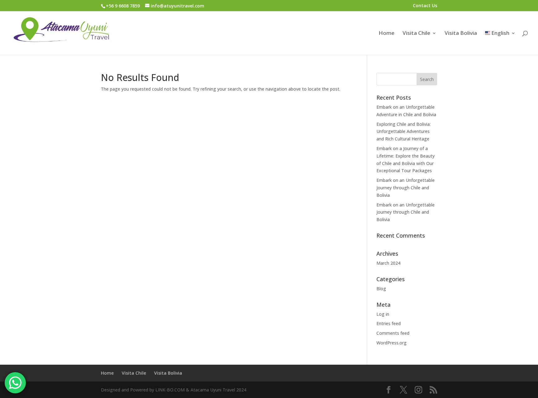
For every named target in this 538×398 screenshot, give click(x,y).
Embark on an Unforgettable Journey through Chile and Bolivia (405, 187)
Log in (382, 314)
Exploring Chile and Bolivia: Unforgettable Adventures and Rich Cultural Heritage (403, 131)
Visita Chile (416, 33)
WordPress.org (391, 343)
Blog (381, 288)
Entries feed (388, 323)
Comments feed (392, 333)
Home (386, 33)
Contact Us (425, 5)
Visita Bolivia (461, 33)
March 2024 (388, 263)
